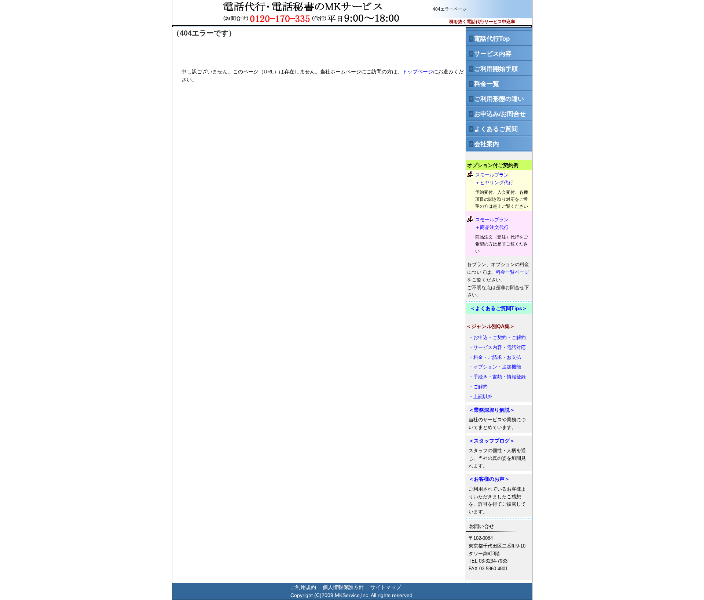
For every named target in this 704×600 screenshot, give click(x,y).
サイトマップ (385, 587)
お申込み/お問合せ (496, 113)
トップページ (417, 71)
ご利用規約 (303, 587)
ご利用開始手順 (492, 68)
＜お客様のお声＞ (489, 479)
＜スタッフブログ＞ (492, 441)
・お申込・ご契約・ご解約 (497, 337)
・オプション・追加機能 (495, 367)
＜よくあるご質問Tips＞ (498, 308)
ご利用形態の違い (495, 98)
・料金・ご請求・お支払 (495, 357)
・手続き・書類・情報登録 (497, 376)
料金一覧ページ (512, 272)
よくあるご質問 (492, 129)
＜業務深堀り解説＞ (492, 410)
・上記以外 (480, 396)
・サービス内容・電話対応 (497, 347)
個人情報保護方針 (343, 587)
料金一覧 (482, 83)
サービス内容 (488, 53)
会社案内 (482, 144)
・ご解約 (478, 386)
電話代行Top (488, 38)
